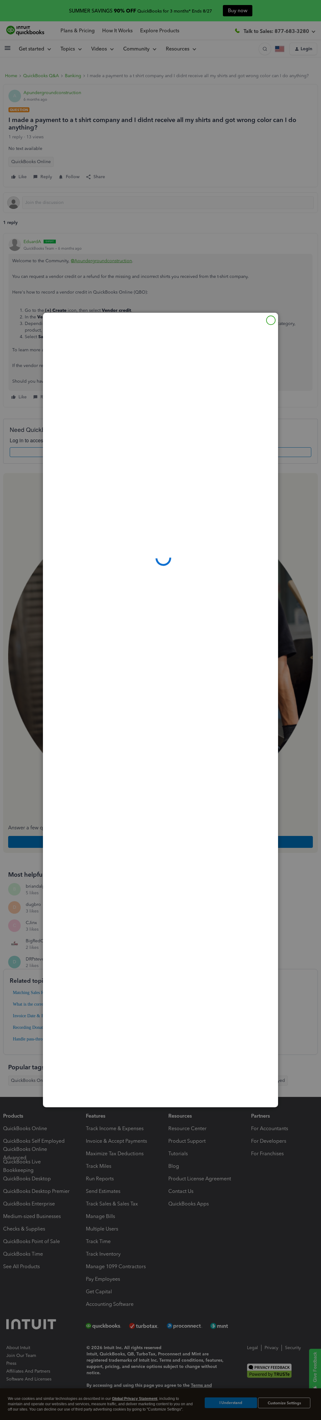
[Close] (271, 320)
